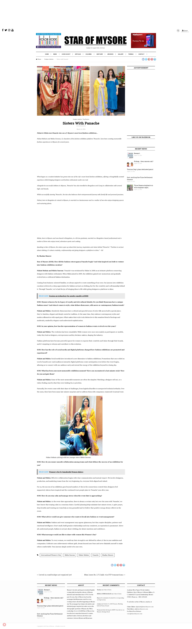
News (55, 54)
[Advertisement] (60, 14)
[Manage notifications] (4, 624)
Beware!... (137, 153)
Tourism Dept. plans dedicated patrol (140, 169)
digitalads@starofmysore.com (145, 607)
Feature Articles (49, 59)
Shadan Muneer (108, 555)
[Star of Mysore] (91, 43)
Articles (78, 54)
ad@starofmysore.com (141, 609)
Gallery (120, 54)
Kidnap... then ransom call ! (143, 161)
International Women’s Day (51, 555)
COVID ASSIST (66, 54)
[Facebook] (3, 30)
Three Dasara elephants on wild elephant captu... (143, 186)
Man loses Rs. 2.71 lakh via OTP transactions (103, 575)
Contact (141, 54)
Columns (89, 54)
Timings (131, 54)
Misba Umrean (70, 555)
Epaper (185, 30)
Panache (95, 555)
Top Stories (86, 119)
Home (47, 54)
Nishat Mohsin (83, 555)
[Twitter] (6, 30)
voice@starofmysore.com (134, 614)
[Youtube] (12, 30)
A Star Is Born (107, 590)
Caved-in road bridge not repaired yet (55, 575)
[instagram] (9, 30)
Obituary (99, 54)
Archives (110, 54)
